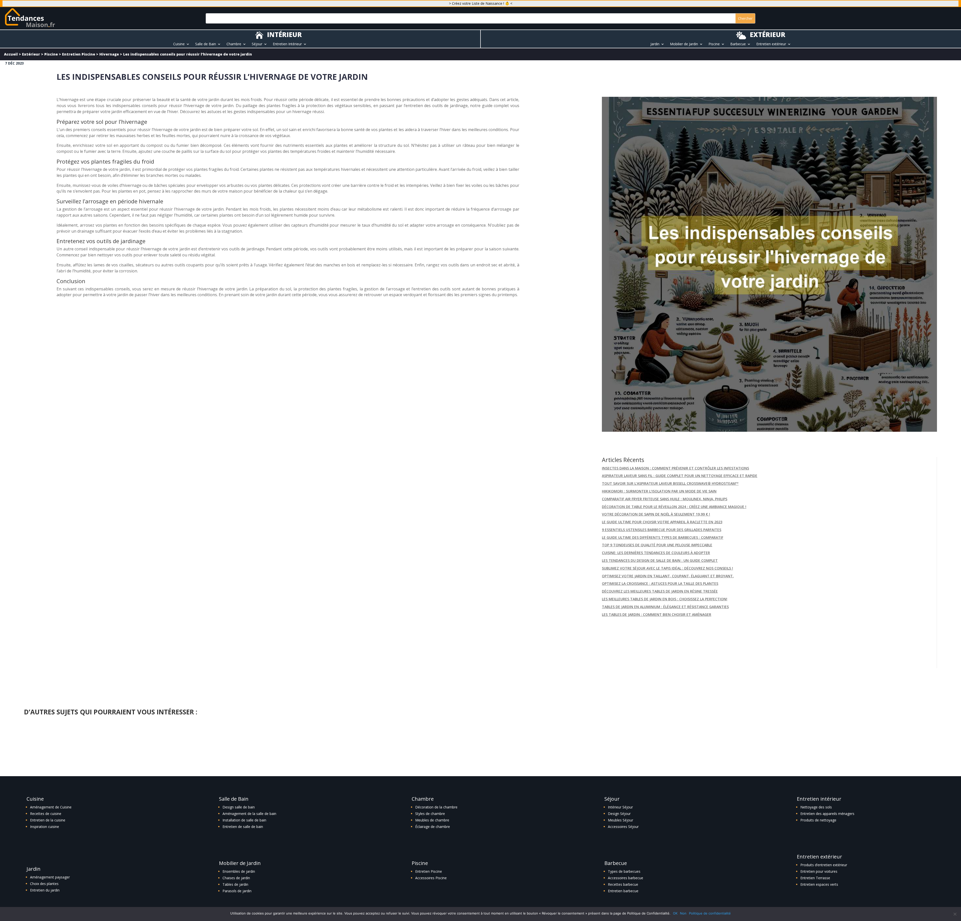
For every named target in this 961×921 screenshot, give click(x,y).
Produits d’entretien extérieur (823, 864)
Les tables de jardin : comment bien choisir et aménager (656, 614)
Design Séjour (619, 813)
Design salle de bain (238, 807)
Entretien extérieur (771, 44)
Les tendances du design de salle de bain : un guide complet (660, 560)
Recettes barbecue (623, 884)
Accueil (11, 54)
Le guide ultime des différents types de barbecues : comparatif (662, 537)
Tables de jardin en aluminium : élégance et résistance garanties (665, 606)
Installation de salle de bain (244, 820)
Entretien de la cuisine (47, 820)
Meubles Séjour (620, 820)
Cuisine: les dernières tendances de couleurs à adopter (656, 552)
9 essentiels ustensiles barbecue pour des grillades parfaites (661, 529)
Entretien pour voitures (818, 871)
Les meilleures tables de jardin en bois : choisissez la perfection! (664, 599)
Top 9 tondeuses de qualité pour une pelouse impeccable (657, 545)
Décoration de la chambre (436, 807)
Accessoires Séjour (623, 826)
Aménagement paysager (50, 877)
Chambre (233, 44)
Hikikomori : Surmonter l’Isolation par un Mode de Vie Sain (659, 491)
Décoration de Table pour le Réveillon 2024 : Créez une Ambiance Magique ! (674, 506)
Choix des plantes (44, 883)
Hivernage (109, 54)
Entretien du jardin (45, 890)
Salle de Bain (205, 44)
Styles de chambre (430, 813)
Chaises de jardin (236, 877)
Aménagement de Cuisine (51, 807)
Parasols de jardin (237, 890)
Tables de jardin (235, 884)
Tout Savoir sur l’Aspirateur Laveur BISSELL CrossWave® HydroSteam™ (670, 483)
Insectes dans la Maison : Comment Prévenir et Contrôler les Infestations (675, 468)
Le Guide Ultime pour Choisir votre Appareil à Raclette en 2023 (662, 522)
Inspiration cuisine (44, 826)
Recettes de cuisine (45, 813)
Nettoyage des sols (816, 807)
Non (683, 913)
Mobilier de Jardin (684, 44)
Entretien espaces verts (819, 884)
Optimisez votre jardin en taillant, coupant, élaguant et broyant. (668, 576)
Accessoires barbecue (625, 877)
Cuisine (179, 44)
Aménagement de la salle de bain (249, 813)
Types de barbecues (624, 871)
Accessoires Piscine (431, 877)
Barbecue (738, 44)
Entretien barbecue (623, 890)
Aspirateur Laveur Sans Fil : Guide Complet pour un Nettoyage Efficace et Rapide (679, 475)
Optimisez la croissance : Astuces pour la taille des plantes (660, 583)
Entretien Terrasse (815, 877)
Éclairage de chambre (432, 826)
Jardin (654, 44)
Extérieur (31, 54)
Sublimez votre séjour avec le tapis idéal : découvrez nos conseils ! (667, 568)
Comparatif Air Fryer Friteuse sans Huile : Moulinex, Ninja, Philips (664, 499)
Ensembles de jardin (238, 871)
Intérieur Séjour (620, 807)
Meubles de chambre (432, 820)
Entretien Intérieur (287, 44)
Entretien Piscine (78, 54)
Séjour (257, 44)
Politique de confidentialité (710, 913)
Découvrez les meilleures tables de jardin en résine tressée (660, 591)
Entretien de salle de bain (242, 826)
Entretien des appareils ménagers (827, 813)
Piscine (714, 44)
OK (675, 913)
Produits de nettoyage (818, 820)
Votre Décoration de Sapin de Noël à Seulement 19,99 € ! (656, 514)
